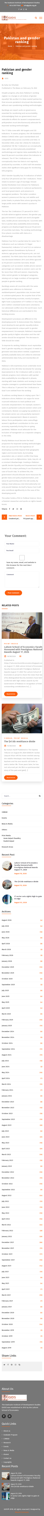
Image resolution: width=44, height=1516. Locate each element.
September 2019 (8, 1342)
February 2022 (7, 1231)
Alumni (6, 1454)
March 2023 (6, 1154)
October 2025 (7, 979)
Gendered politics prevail (15, 517)
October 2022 (7, 1184)
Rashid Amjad (9, 841)
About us (7, 1431)
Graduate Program (10, 1435)
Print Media (11, 644)
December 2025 (8, 967)
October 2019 (7, 1336)
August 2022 (6, 1195)
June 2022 (5, 1207)
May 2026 (5, 938)
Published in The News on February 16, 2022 (19, 88)
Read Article (11, 694)
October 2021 (7, 1254)
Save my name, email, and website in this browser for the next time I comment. (21, 565)
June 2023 (5, 1137)
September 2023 (8, 1119)
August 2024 (6, 1055)
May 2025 (5, 1002)
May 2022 (5, 1213)
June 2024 (6, 1067)
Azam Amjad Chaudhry (12, 838)
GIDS (6, 78)
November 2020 (8, 1318)
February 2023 (7, 1160)
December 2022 (8, 1172)
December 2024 (8, 1031)
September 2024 (8, 1049)
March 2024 (6, 1084)
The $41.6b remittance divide (19, 741)
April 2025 (6, 1008)
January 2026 (7, 961)
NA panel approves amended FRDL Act (32, 517)
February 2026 (7, 955)
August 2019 (6, 1348)
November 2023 (8, 1108)
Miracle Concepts (22, 1512)
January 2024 (7, 1096)
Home (10, 46)
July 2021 (5, 1272)
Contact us (7, 1458)
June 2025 (5, 996)
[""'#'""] (4, 1416)
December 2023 (8, 1102)
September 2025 (8, 985)
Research (7, 1443)
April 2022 (6, 1219)
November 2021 (8, 1248)
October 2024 (7, 1043)
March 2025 (6, 1014)
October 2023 (7, 1113)
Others (4, 830)
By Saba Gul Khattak (10, 85)
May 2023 (5, 1143)
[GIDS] (14, 18)
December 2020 (8, 1313)
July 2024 (5, 1061)
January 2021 (7, 1307)
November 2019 (8, 1330)
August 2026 (6, 920)
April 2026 (6, 944)
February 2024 (7, 1090)
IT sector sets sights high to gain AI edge (28, 897)
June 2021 (5, 1277)
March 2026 (6, 949)
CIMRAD (8, 738)
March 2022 (6, 1225)
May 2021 (5, 1283)
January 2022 (7, 1236)
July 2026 (5, 926)
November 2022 (8, 1178)
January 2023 (7, 1166)
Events (4, 818)
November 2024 (8, 1037)
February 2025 (7, 1020)
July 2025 (5, 990)
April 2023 (6, 1149)
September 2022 (8, 1190)
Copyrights (8, 1462)
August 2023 (6, 1125)
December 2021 (8, 1242)
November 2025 (8, 973)
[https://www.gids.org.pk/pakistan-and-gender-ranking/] (17, 509)
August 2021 (6, 1266)
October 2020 (7, 1324)
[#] (18, 9)
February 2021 (7, 1301)
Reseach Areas (7, 847)
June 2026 (5, 932)
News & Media (7, 824)
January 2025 (7, 1026)
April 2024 (6, 1078)
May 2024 (5, 1072)
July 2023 (5, 1131)
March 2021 (6, 1295)
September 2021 (8, 1260)
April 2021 (6, 1289)
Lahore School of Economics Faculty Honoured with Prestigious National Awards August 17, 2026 (23, 649)
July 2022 (5, 1201)
